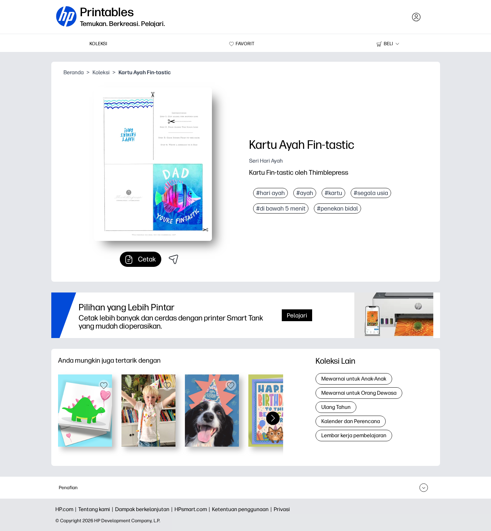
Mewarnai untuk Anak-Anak (353, 378)
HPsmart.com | (193, 509)
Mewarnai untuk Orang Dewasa (359, 393)
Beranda (73, 72)
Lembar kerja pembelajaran (353, 435)
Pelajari (297, 315)
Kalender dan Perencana (350, 421)
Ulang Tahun (336, 407)
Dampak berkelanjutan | (144, 509)
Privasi (282, 509)
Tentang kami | (96, 509)
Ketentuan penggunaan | (243, 509)
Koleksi (101, 72)
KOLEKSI (98, 44)
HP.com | (66, 509)
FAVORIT (245, 44)
